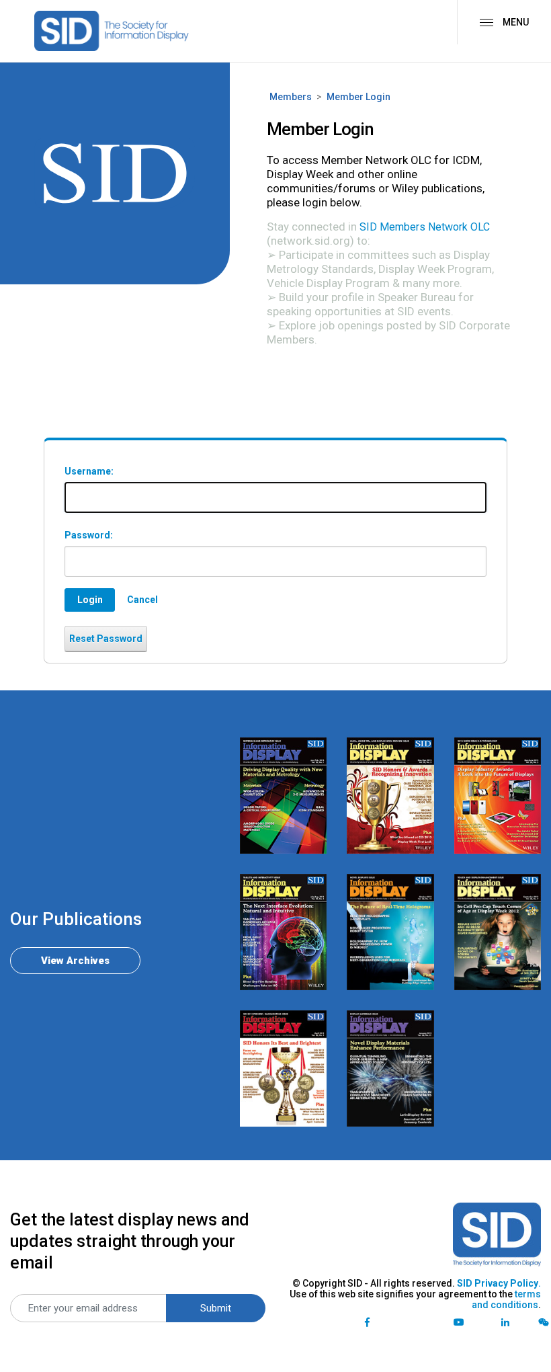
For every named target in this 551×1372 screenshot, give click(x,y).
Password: (89, 535)
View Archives (75, 961)
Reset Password (105, 638)
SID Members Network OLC (424, 226)
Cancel (142, 599)
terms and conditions (506, 1299)
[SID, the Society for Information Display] (111, 31)
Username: (89, 471)
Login (90, 599)
